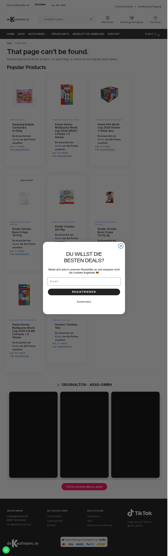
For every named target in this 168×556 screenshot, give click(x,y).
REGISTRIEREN (84, 291)
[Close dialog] (120, 245)
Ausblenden (84, 302)
